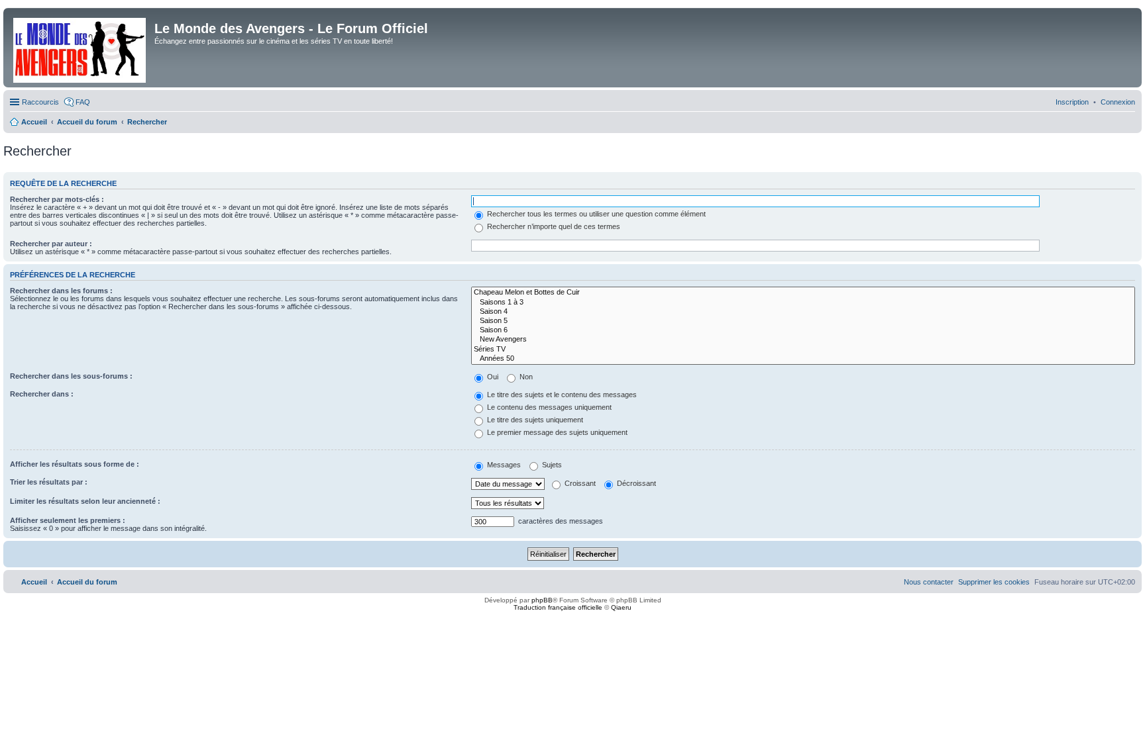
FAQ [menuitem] (83, 102)
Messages (503, 465)
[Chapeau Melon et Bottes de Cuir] (803, 292)
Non (525, 377)
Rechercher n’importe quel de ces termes (552, 226)
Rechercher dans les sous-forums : (71, 376)
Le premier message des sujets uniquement (556, 432)
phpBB (542, 600)
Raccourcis (40, 102)
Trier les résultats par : (48, 482)
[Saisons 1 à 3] (803, 302)
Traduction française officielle (558, 607)
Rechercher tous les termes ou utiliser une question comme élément (595, 214)
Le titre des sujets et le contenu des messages (561, 395)
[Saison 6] (803, 330)
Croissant (579, 483)
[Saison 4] (803, 311)
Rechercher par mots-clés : (57, 199)
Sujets (551, 465)
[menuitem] (1118, 102)
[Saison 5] (803, 321)
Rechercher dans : (42, 394)
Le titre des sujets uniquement (534, 420)
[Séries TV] (803, 349)
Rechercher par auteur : (51, 244)
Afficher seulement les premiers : (67, 520)
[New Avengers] (803, 339)
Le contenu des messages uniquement (548, 407)
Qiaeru (621, 607)
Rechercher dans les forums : (61, 291)
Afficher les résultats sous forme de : (74, 464)
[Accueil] (80, 47)
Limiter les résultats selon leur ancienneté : (85, 501)
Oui (491, 377)
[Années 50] (803, 358)
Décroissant (635, 483)
